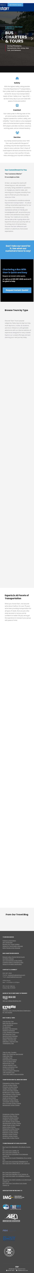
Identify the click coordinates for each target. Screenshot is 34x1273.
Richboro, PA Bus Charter (10, 1134)
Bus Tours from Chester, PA (11, 1152)
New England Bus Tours (9, 1038)
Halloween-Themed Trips (10, 1041)
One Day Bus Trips (8, 1021)
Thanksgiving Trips (8, 1043)
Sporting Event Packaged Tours (18, 572)
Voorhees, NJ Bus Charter (10, 1096)
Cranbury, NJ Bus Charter (10, 1120)
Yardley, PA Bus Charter (10, 1089)
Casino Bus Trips (7, 1056)
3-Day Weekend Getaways (11, 1032)
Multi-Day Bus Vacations (18, 397)
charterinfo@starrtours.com (16, 975)
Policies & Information (9, 941)
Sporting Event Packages (10, 1036)
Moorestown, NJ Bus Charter (11, 1105)
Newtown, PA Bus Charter (10, 1131)
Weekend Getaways (9, 1030)
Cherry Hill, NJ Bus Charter (10, 1091)
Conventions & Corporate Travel (18, 742)
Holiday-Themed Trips (9, 1040)
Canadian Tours (7, 1058)
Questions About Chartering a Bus (13, 962)
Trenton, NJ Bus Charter (10, 1085)
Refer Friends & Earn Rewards (11, 948)
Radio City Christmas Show (18, 514)
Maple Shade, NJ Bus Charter (11, 1125)
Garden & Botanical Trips (10, 1067)
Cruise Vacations (18, 427)
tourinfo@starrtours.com (14, 977)
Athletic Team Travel (18, 804)
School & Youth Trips (18, 712)
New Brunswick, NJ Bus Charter (12, 1123)
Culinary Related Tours (9, 1065)
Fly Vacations (18, 457)
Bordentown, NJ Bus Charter (11, 1092)
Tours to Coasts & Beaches (11, 1071)
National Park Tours (8, 1063)
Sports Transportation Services (18, 646)
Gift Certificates (7, 942)
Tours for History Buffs (9, 1061)
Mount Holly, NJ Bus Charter (11, 1138)
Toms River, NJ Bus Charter (11, 1101)
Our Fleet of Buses (8, 959)
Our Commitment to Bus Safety (12, 961)
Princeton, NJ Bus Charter (10, 1087)
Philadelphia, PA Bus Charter (11, 1083)
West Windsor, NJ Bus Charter (11, 1094)
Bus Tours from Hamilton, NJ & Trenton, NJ (15, 1174)
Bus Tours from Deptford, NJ (11, 1172)
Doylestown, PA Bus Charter (11, 1114)
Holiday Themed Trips (18, 544)
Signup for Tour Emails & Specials (13, 946)
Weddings (18, 681)
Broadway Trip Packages (10, 1029)
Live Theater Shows (8, 1069)
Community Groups (18, 774)
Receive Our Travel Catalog (11, 944)
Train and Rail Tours (8, 1072)
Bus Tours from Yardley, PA (11, 1151)
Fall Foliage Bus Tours (9, 1034)
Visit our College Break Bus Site (12, 1001)
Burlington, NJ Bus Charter (10, 1100)
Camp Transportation (18, 835)
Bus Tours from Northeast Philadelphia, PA (15, 1162)
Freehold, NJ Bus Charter (10, 1116)
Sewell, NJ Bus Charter (9, 1098)
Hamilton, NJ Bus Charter (10, 1136)
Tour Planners (18, 898)
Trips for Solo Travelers (9, 1052)
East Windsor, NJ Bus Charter (11, 1121)
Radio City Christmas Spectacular (13, 1054)
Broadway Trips (18, 486)
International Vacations (10, 1060)
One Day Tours (18, 369)
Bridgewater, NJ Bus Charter (11, 1129)
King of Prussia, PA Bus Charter (12, 1103)
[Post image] (18, 359)
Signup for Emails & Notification (12, 964)
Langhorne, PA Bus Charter (11, 1118)
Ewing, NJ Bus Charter (9, 1127)
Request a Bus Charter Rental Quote (14, 957)
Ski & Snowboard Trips (18, 866)
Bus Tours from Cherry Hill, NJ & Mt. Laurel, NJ (16, 1163)
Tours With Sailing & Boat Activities (13, 1074)
